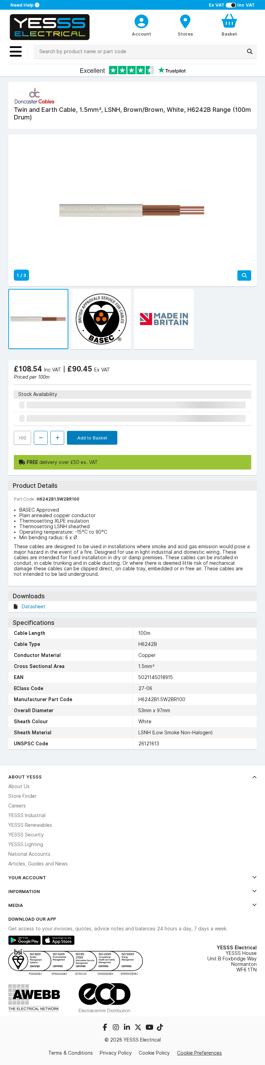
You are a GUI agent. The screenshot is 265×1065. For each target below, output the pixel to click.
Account (141, 34)
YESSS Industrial (27, 815)
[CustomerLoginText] (142, 20)
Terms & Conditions (70, 1053)
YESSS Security (26, 835)
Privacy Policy (116, 1053)
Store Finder (22, 796)
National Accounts (29, 854)
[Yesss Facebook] (105, 1028)
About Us (19, 786)
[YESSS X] (138, 1028)
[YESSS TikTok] (160, 1028)
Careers (17, 806)
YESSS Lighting (25, 844)
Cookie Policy (154, 1053)
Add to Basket (92, 437)
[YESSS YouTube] (149, 1028)
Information (24, 891)
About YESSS (25, 777)
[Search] (250, 51)
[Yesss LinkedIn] (127, 1028)
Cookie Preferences (199, 1053)
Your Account (27, 877)
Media (15, 905)
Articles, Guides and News (38, 863)
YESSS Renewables (30, 825)
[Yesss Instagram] (116, 1028)
